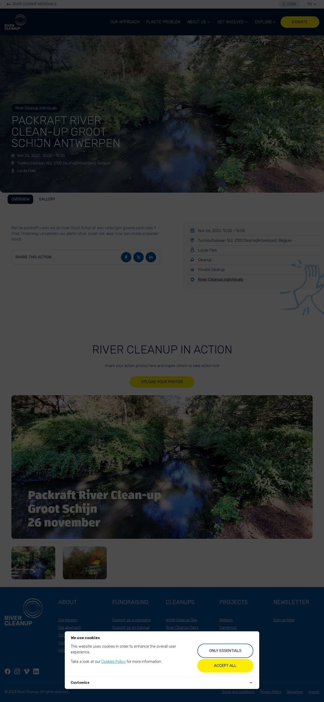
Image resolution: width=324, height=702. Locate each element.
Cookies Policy (113, 661)
